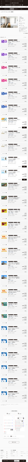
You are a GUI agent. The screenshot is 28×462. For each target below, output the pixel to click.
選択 (24, 127)
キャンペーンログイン (23, 453)
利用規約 (2, 457)
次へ (26, 424)
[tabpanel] (9, 22)
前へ (1, 424)
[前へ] (1, 424)
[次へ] (26, 424)
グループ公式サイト (13, 455)
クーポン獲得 (5, 49)
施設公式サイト (2, 455)
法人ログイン (22, 451)
